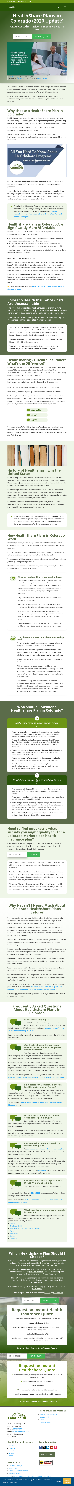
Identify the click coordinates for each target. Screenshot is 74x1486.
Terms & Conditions (35, 1476)
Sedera (47, 1293)
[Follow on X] (44, 1447)
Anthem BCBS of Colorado (48, 1414)
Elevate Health (45, 1417)
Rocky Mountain (45, 1422)
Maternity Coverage (15, 1466)
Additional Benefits (15, 1473)
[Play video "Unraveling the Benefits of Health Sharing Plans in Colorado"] (37, 58)
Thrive (42, 1263)
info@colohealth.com (20, 1431)
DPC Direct (12, 1456)
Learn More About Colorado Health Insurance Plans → (37, 1348)
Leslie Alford (21, 78)
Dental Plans (13, 1468)
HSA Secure (19, 1278)
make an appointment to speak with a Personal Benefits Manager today (36, 1077)
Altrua (45, 1274)
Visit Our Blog (47, 1454)
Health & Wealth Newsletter (18, 1471)
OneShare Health (40, 1265)
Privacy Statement (19, 1476)
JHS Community (36, 1271)
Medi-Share (12, 1451)
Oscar (42, 1419)
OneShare (12, 1446)
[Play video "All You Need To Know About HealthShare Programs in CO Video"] (37, 160)
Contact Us (48, 1476)
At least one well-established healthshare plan (45, 1149)
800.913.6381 (12, 1)
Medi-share (37, 1288)
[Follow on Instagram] (55, 1447)
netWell (54, 1265)
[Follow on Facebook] (40, 1447)
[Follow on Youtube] (51, 1447)
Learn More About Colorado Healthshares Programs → (37, 1401)
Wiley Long (14, 77)
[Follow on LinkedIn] (47, 1447)
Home (9, 1476)
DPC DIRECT (35, 1193)
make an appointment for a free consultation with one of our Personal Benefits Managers (38, 214)
